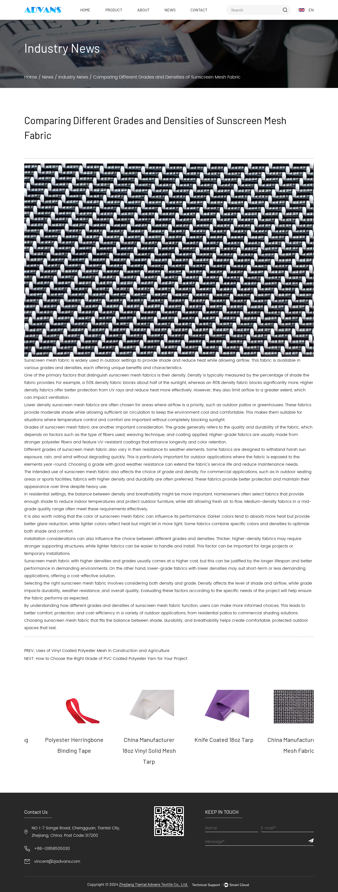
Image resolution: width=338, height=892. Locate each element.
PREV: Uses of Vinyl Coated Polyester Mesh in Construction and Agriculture (96, 651)
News (170, 9)
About (143, 9)
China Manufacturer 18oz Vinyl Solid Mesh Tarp (131, 750)
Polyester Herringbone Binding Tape (56, 745)
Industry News (73, 77)
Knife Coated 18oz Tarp (206, 739)
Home (85, 9)
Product (113, 9)
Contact (199, 9)
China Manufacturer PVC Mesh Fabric (281, 745)
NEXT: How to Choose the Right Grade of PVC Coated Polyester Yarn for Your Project (105, 658)
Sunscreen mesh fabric (47, 360)
